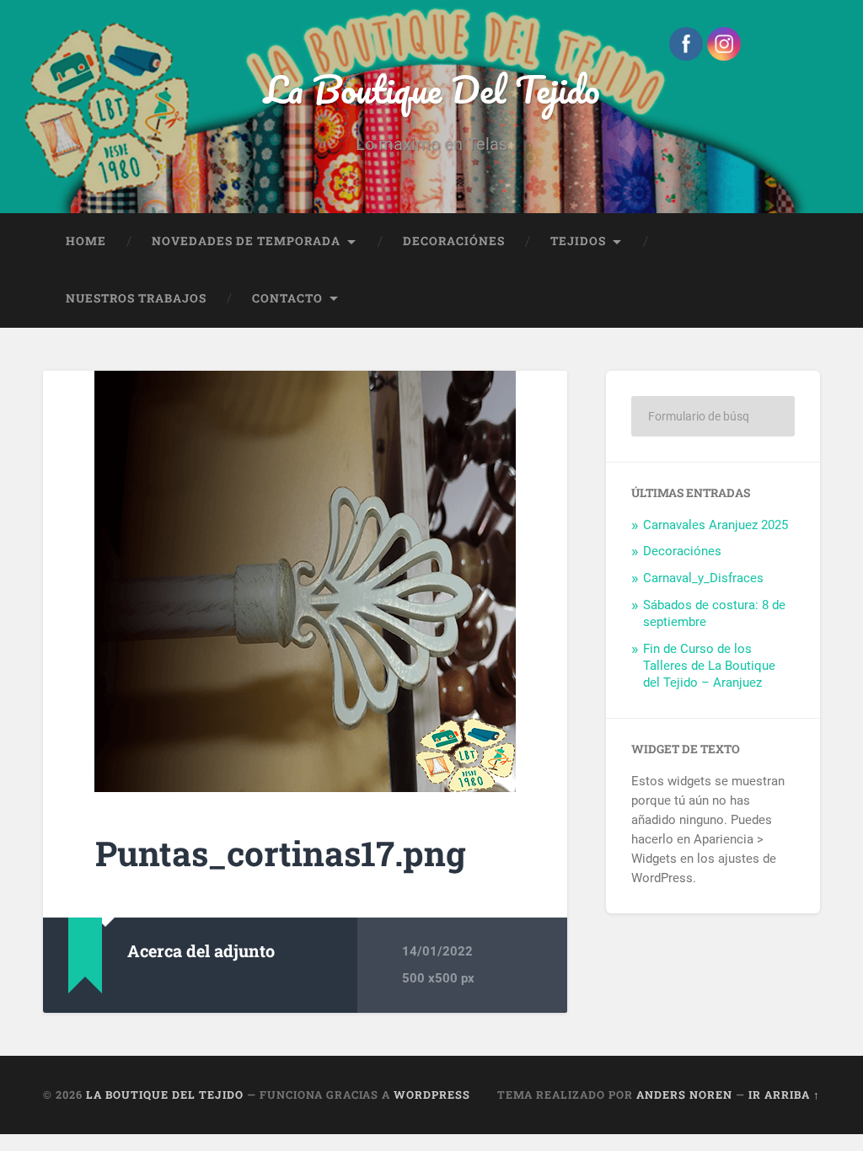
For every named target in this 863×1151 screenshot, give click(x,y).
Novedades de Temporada (246, 241)
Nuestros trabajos (136, 298)
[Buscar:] (712, 416)
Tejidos (578, 241)
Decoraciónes (454, 241)
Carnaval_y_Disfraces (703, 578)
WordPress (432, 1094)
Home (86, 241)
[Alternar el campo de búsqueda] (791, 299)
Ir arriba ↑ (784, 1094)
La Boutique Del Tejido (432, 89)
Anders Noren (684, 1094)
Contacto (287, 298)
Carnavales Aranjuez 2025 (715, 525)
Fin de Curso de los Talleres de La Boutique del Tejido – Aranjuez (709, 665)
